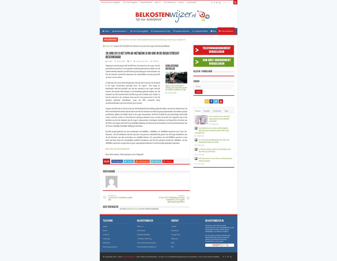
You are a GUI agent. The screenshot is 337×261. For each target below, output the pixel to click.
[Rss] (212, 2)
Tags (226, 111)
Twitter (174, 226)
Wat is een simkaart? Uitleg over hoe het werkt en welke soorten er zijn (176, 88)
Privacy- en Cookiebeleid (168, 257)
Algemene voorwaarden (188, 257)
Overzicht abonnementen (146, 243)
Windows (106, 243)
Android (106, 235)
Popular (207, 111)
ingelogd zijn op (132, 209)
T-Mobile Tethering (144, 239)
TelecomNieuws (227, 31)
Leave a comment (142, 61)
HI (112, 46)
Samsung (106, 239)
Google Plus (175, 235)
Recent (197, 111)
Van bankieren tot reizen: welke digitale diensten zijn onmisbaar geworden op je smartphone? (152, 40)
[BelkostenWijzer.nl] (168, 16)
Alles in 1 (158, 2)
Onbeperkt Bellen (146, 2)
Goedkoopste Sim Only (161, 31)
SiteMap (216, 257)
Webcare (174, 239)
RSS (172, 247)
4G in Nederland (169, 2)
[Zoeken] (235, 2)
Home (107, 31)
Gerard (110, 61)
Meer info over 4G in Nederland (117, 149)
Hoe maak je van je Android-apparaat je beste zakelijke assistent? (219, 118)
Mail (172, 243)
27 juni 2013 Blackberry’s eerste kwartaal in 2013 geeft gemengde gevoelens (172, 199)
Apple (105, 226)
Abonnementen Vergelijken (110, 2)
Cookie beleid (191, 2)
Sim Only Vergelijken (130, 2)
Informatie (141, 231)
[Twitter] (217, 2)
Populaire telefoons (182, 31)
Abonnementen (120, 31)
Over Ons (202, 257)
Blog (214, 31)
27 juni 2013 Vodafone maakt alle (120, 198)
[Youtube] (220, 2)
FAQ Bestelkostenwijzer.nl (146, 247)
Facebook (175, 231)
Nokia (105, 231)
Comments (217, 111)
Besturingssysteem (110, 247)
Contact (181, 2)
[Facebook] (214, 2)
